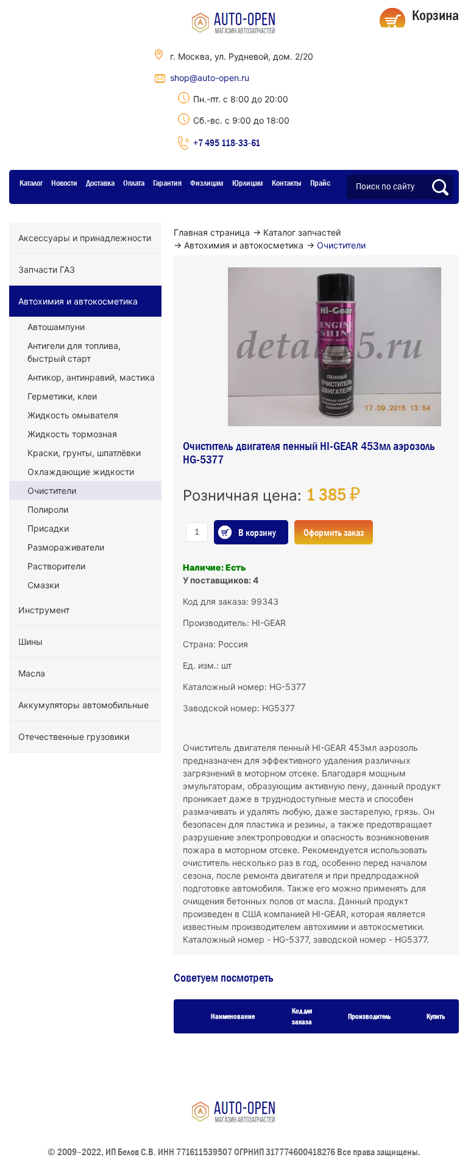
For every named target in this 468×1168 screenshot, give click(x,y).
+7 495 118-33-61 (226, 142)
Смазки (43, 585)
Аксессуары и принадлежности (84, 238)
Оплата (133, 183)
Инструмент (43, 610)
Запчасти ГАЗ (46, 269)
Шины (30, 641)
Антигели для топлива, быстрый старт (74, 352)
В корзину (257, 532)
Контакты (287, 183)
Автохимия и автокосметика (78, 301)
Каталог (31, 183)
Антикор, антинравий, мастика (91, 377)
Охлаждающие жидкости (80, 471)
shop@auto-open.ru (209, 77)
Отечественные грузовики (73, 736)
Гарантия (167, 183)
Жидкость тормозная (72, 434)
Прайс (320, 183)
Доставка (100, 183)
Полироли (47, 509)
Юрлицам (247, 183)
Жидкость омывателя (72, 415)
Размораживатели (65, 547)
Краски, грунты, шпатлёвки (84, 453)
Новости (64, 183)
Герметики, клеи (62, 396)
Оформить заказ (333, 532)
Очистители (51, 490)
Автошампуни (56, 327)
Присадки (48, 528)
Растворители (56, 566)
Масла (31, 673)
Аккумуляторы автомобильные (83, 705)
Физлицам (207, 183)
